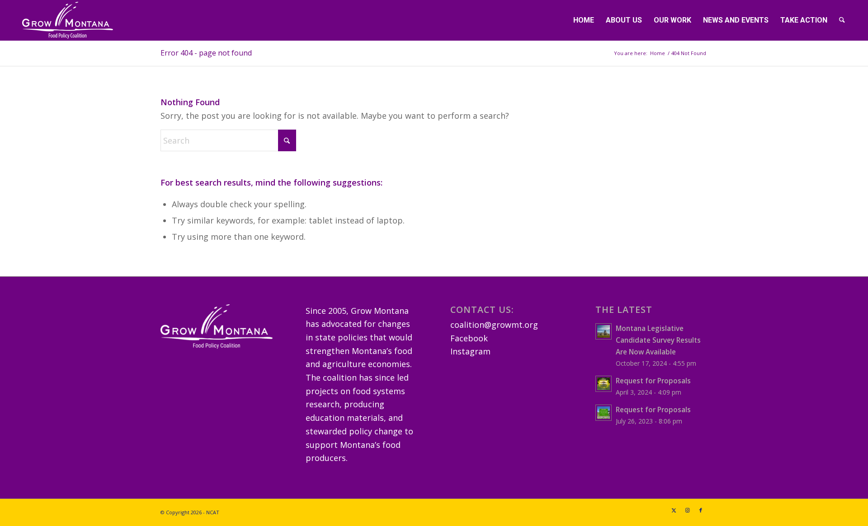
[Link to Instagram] (687, 510)
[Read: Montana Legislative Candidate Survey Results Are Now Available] (603, 331)
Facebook (469, 338)
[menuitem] (583, 20)
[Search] (842, 20)
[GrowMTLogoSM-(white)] (67, 20)
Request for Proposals (653, 380)
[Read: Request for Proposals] (603, 384)
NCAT (212, 512)
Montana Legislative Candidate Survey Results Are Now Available (658, 340)
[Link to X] (673, 510)
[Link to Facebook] (701, 510)
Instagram (470, 351)
